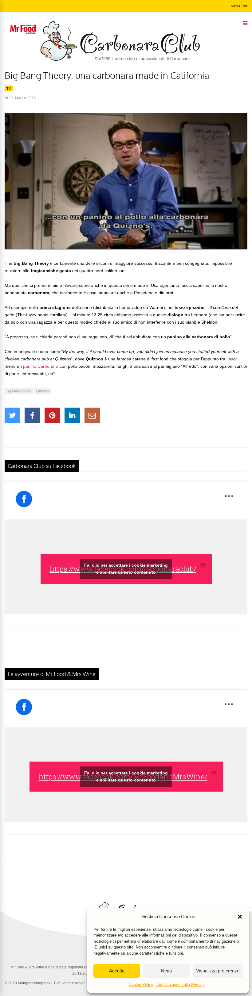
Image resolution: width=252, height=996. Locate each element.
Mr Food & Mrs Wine (27, 967)
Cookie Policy (141, 984)
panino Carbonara (40, 366)
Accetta (116, 970)
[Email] (92, 415)
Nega (166, 970)
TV (8, 88)
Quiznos (42, 391)
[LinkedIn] (72, 415)
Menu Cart (238, 6)
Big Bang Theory (18, 391)
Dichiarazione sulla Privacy (180, 984)
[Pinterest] (52, 415)
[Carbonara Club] (120, 60)
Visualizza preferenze (217, 970)
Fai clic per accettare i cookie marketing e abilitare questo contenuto (126, 569)
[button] (240, 917)
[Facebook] (32, 415)
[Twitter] (12, 415)
